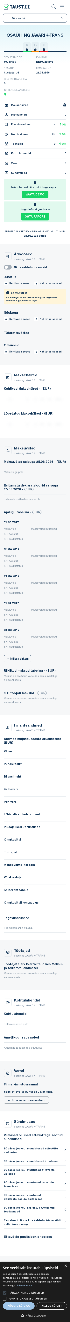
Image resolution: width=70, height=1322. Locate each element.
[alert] (35, 1292)
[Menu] (62, 7)
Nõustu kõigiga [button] (19, 1305)
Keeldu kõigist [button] (52, 1305)
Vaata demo (35, 194)
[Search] (54, 7)
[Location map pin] (5, 94)
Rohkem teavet (25, 1285)
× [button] (65, 1265)
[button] (35, 1316)
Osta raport (35, 216)
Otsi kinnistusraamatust (28, 1100)
